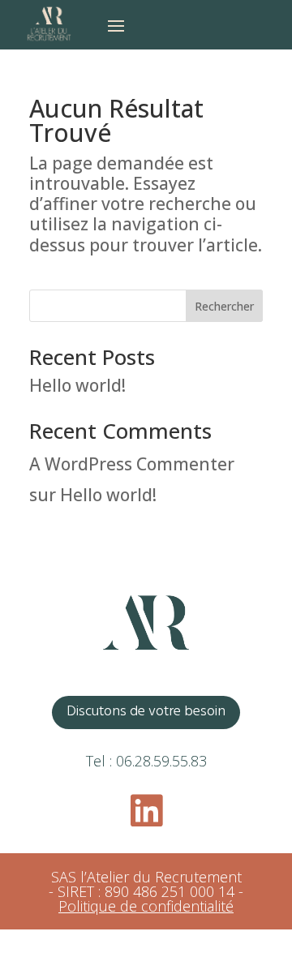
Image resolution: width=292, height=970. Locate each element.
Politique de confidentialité (146, 906)
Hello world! (77, 385)
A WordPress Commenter (131, 464)
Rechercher (224, 306)
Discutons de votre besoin (146, 711)
